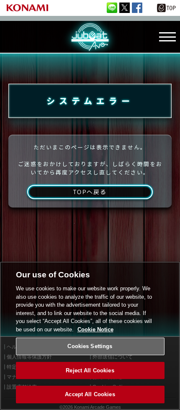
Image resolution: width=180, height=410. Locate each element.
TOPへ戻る (90, 192)
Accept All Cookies (90, 394)
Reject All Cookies (90, 370)
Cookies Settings (89, 346)
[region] (90, 335)
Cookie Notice (95, 329)
